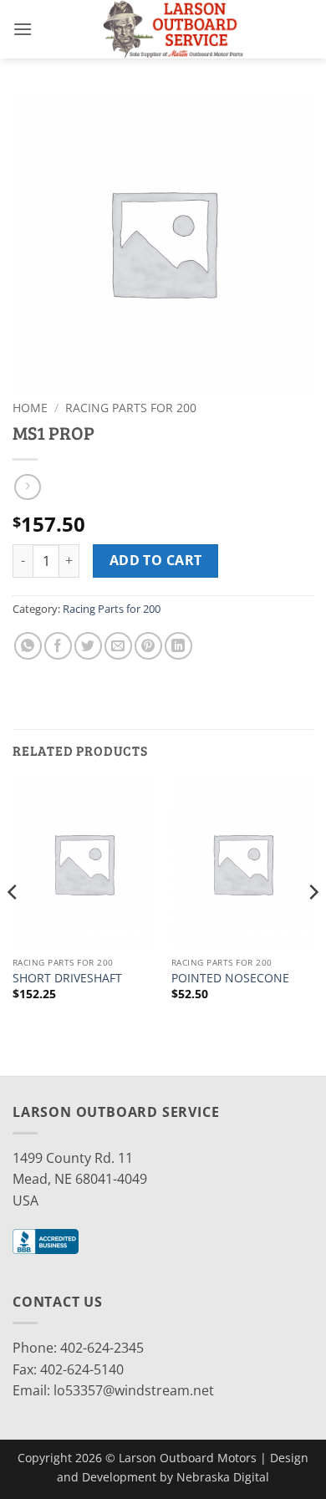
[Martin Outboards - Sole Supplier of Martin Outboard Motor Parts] (173, 29)
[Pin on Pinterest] (148, 646)
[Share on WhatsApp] (28, 646)
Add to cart (156, 560)
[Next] (313, 925)
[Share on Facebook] (58, 646)
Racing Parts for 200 (130, 408)
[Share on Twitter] (88, 646)
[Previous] (13, 925)
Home (30, 408)
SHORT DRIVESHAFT (67, 978)
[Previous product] (27, 487)
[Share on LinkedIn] (178, 646)
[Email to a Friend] (118, 646)
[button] (23, 28)
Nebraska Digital (222, 1477)
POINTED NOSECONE (230, 978)
